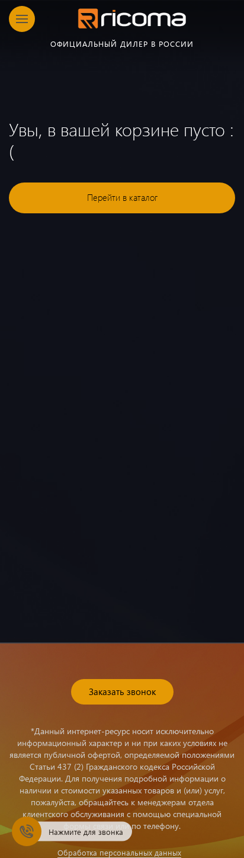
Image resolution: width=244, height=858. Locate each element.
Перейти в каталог (122, 197)
